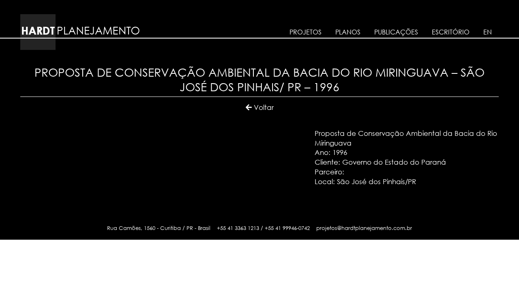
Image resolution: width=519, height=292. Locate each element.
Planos (347, 32)
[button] (260, 107)
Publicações (396, 32)
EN (487, 32)
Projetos (306, 32)
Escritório (451, 32)
